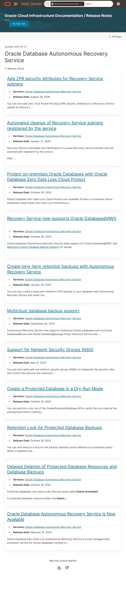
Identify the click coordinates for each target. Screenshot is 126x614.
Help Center (31, 4)
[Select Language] (118, 4)
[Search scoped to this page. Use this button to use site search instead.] (81, 4)
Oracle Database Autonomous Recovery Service (53, 91)
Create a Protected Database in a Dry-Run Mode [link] (55, 388)
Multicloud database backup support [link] (43, 310)
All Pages (116, 36)
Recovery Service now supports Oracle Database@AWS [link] (61, 218)
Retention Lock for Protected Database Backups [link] (54, 427)
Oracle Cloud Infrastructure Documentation (44, 15)
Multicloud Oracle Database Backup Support (33, 247)
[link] (67, 4)
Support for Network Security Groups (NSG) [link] (50, 349)
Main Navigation (16, 4)
